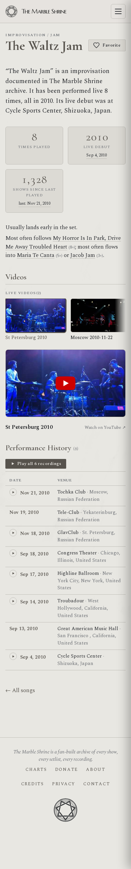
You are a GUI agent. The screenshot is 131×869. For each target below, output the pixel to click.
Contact (96, 784)
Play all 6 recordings (39, 463)
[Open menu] (118, 11)
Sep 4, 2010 (96, 155)
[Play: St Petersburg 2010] (65, 383)
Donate (66, 769)
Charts (36, 769)
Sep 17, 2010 (34, 574)
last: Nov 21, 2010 (34, 203)
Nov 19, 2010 (24, 512)
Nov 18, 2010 (34, 533)
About (95, 769)
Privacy (63, 784)
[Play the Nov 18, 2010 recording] (13, 532)
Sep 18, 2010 (34, 554)
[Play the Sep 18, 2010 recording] (13, 553)
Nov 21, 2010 (34, 493)
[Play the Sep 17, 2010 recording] (13, 573)
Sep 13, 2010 (23, 628)
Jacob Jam (82, 255)
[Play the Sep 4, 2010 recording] (13, 656)
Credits (32, 784)
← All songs (20, 690)
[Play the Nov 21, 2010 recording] (13, 492)
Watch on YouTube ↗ (105, 427)
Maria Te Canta (35, 255)
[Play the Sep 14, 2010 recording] (13, 601)
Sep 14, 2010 (34, 602)
